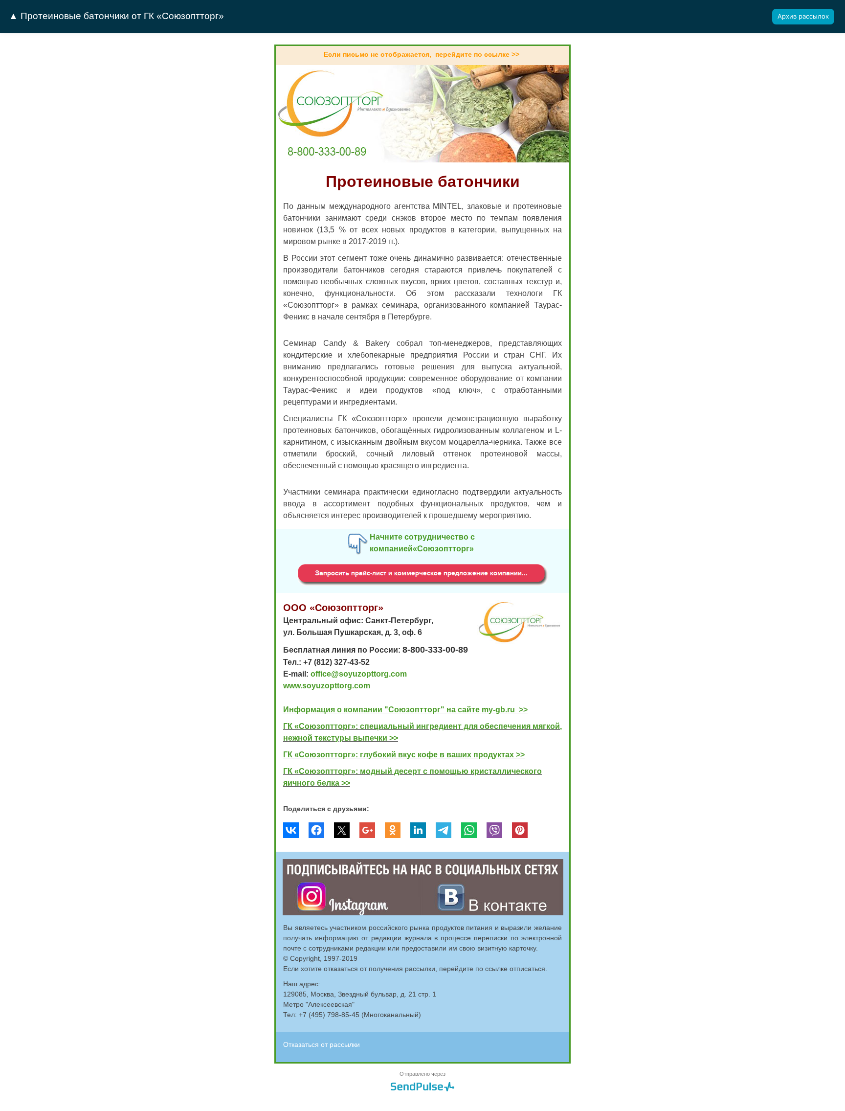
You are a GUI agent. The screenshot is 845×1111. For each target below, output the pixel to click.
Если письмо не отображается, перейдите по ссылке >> (421, 54)
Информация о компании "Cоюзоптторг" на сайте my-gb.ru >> (405, 709)
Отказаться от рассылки (321, 1044)
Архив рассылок (803, 16)
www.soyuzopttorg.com (326, 685)
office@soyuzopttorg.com (359, 674)
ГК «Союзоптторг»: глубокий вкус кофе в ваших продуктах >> (404, 754)
